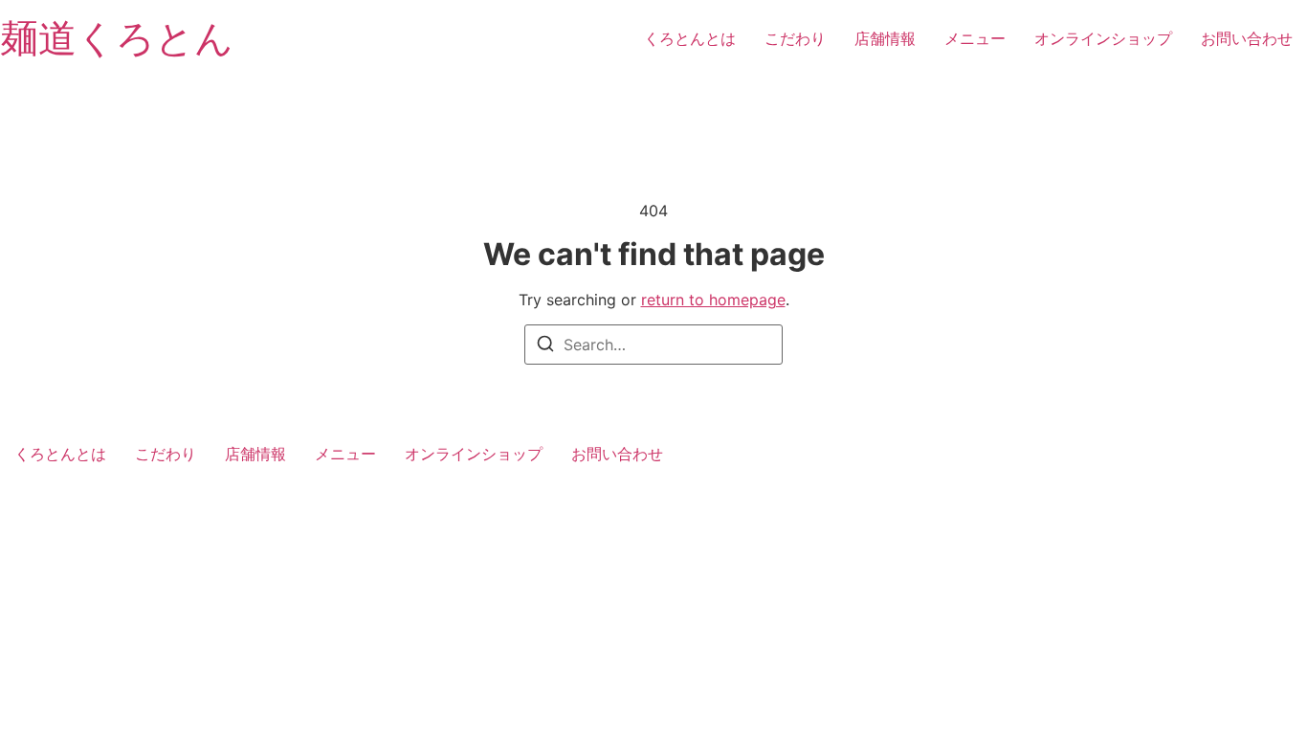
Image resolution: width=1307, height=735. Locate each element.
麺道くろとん (116, 37)
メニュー (975, 38)
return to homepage (713, 299)
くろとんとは (690, 38)
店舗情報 (885, 38)
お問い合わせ (1247, 38)
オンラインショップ (1103, 38)
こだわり (795, 38)
